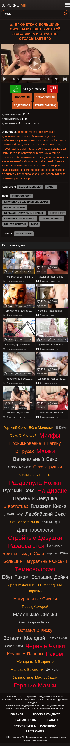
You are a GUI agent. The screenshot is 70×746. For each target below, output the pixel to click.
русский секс (19, 490)
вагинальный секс (35, 459)
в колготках (16, 506)
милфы (49, 436)
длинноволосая (35, 530)
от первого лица (24, 522)
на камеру (54, 545)
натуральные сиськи (35, 598)
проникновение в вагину (35, 443)
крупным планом (25, 653)
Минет (51, 187)
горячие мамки (35, 685)
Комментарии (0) (45, 105)
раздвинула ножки (35, 483)
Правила (52, 719)
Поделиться (22, 105)
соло (39, 553)
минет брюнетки (15, 224)
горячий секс (15, 428)
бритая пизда (16, 553)
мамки (45, 451)
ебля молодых (41, 428)
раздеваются (26, 546)
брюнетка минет (51, 218)
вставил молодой (24, 638)
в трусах (24, 451)
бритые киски (57, 638)
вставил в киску (35, 630)
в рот (34, 224)
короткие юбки (57, 553)
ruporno (14, 5)
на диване (52, 491)
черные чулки (45, 646)
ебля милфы (51, 522)
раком (54, 654)
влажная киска (49, 506)
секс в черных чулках (35, 622)
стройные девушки (35, 538)
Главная (16, 714)
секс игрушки (47, 466)
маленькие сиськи (35, 614)
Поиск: (7, 14)
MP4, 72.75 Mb (24, 233)
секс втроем (14, 646)
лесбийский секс (45, 514)
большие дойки (14, 207)
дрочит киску (13, 514)
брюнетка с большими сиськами (26, 202)
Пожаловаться (45, 97)
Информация (22, 97)
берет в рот (57, 213)
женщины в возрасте (35, 662)
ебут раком (15, 577)
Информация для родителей (35, 725)
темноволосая (21, 196)
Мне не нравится (52, 89)
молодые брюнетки (26, 669)
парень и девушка (35, 498)
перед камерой (35, 607)
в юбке (61, 427)
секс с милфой (23, 435)
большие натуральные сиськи (24, 213)
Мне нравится (15, 89)
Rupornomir (31, 696)
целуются (53, 669)
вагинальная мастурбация (35, 677)
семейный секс (19, 466)
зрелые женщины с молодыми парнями (35, 588)
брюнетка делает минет (19, 218)
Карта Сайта (35, 731)
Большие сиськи (30, 187)
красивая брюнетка (35, 475)
